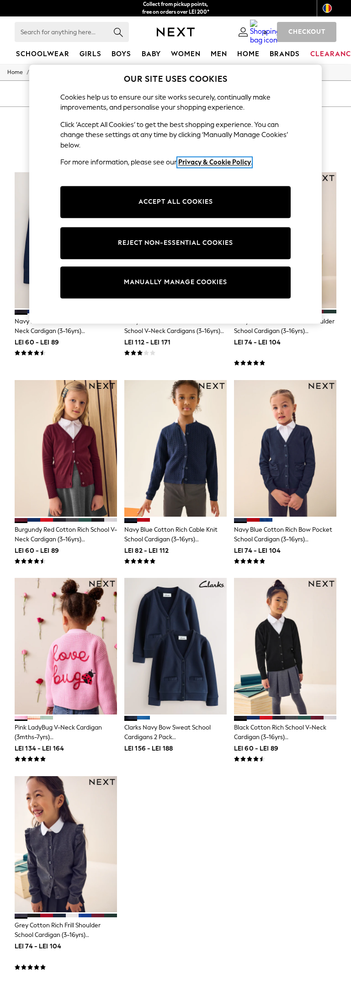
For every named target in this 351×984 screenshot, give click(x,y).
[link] (243, 32)
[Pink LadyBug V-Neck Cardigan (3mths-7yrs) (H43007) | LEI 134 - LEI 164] (66, 646)
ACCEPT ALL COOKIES (175, 202)
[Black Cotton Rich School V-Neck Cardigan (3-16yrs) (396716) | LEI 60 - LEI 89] (285, 646)
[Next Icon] (176, 32)
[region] (175, 194)
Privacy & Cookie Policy (214, 162)
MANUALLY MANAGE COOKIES (175, 282)
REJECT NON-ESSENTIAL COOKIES (175, 243)
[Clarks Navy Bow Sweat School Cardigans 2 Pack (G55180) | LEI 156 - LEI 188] (175, 646)
